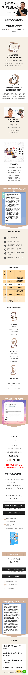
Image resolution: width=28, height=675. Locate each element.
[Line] (24, 671)
